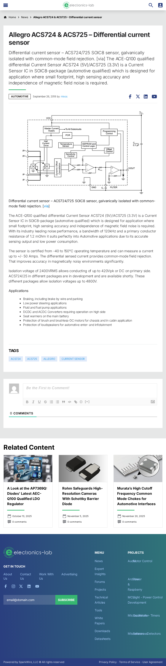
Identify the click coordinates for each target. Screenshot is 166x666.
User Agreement (152, 662)
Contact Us (25, 576)
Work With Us (46, 576)
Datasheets (102, 639)
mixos (64, 96)
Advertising (69, 574)
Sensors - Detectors (147, 633)
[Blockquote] (64, 401)
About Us (7, 576)
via (46, 206)
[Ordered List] (51, 401)
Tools (98, 610)
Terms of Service (129, 662)
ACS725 (32, 358)
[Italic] (33, 401)
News (99, 561)
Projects (100, 589)
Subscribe (66, 600)
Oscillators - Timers (146, 615)
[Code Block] (70, 401)
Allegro (49, 358)
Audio (132, 561)
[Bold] (27, 401)
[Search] (151, 5)
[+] (87, 401)
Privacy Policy (108, 662)
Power (137, 579)
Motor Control (142, 561)
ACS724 (16, 358)
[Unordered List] (57, 401)
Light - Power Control (148, 597)
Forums (100, 582)
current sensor (73, 358)
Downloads (102, 631)
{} (81, 401)
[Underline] (39, 401)
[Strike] (45, 401)
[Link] (76, 401)
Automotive (19, 96)
